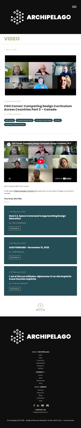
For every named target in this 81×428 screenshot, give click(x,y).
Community (40, 360)
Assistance (40, 366)
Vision (40, 355)
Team (40, 358)
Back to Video (11, 50)
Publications (40, 398)
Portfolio (40, 368)
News (40, 378)
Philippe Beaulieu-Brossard (24, 191)
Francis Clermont (20, 283)
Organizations (40, 363)
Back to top (40, 310)
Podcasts (41, 390)
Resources (40, 393)
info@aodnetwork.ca (40, 412)
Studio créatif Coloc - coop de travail (61, 420)
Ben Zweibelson (19, 223)
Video (40, 401)
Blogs (40, 395)
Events (40, 375)
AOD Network (18, 252)
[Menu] (74, 6)
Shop (40, 383)
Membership (40, 380)
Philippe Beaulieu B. (14, 114)
